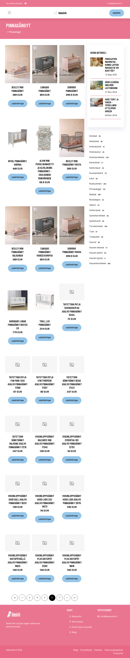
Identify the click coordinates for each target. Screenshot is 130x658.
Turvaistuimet (98, 226)
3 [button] (29, 597)
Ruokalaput (96, 199)
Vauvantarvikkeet (99, 263)
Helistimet (95, 141)
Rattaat (95, 194)
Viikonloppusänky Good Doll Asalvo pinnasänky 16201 (17, 499)
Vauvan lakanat (98, 247)
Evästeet (98, 650)
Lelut (93, 178)
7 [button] (59, 597)
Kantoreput (96, 167)
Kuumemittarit (98, 173)
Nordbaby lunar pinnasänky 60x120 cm (17, 325)
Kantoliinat (96, 162)
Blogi (74, 632)
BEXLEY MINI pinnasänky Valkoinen (18, 252)
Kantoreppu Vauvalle (82, 627)
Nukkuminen (97, 183)
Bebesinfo (77, 616)
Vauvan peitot (97, 252)
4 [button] (37, 597)
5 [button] (44, 597)
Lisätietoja (18, 103)
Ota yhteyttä (86, 650)
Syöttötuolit (96, 221)
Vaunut (94, 242)
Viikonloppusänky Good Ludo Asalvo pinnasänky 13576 (71, 499)
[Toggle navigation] (9, 12)
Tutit (93, 231)
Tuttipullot (96, 236)
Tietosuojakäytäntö (113, 650)
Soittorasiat (96, 210)
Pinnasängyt (97, 189)
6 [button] (52, 597)
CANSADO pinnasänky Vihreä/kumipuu (45, 252)
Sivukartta (118, 653)
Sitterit (94, 205)
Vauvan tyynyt (97, 258)
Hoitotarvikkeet (99, 157)
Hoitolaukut (96, 151)
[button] (15, 598)
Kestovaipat (77, 621)
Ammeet (95, 136)
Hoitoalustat (97, 146)
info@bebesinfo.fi (115, 3)
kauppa (116, 13)
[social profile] (25, 3)
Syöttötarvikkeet (99, 215)
